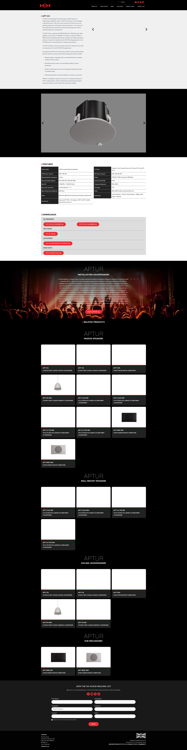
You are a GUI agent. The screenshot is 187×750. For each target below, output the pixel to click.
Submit (93, 724)
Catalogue (120, 6)
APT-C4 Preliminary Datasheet (57, 243)
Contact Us (45, 746)
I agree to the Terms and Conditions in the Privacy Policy (64, 719)
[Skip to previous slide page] (93, 29)
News (112, 6)
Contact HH (140, 6)
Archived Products (115, 744)
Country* (54, 713)
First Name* (55, 698)
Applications (104, 6)
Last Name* (98, 698)
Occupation (54, 706)
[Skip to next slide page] (146, 29)
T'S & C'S (125, 744)
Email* (96, 713)
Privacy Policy (133, 744)
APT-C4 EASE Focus (53, 253)
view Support (93, 311)
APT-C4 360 (50, 234)
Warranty (142, 744)
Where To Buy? (130, 6)
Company (97, 706)
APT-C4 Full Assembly (54, 224)
